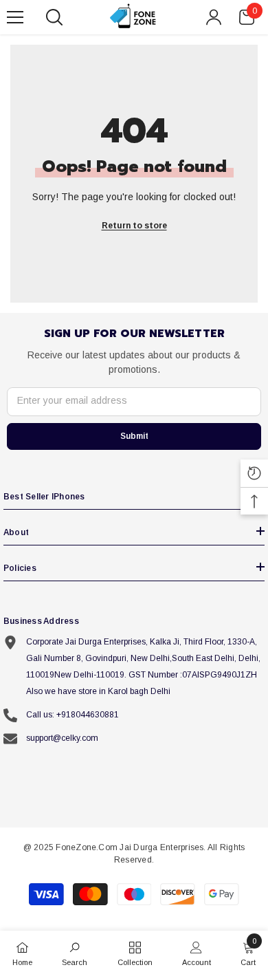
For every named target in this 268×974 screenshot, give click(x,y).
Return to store (134, 225)
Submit (134, 436)
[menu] (15, 17)
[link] (74, 952)
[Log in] (214, 17)
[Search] (54, 17)
